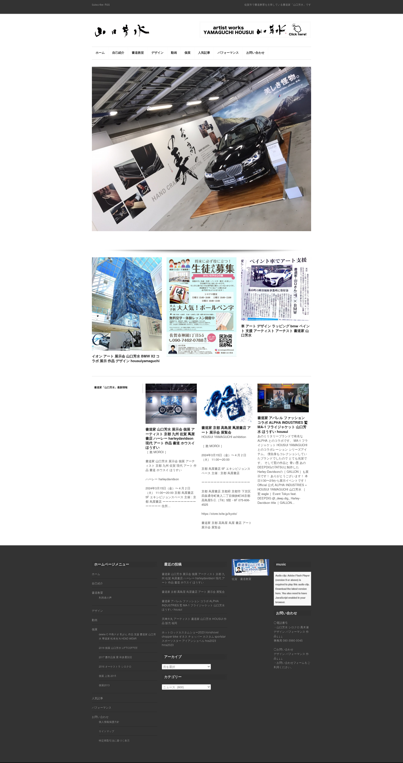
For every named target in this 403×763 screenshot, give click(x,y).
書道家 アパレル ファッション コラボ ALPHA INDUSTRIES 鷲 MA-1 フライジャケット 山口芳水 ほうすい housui (282, 424)
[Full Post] (159, 348)
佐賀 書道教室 (241, 579)
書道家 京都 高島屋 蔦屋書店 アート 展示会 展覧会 (226, 430)
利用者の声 (105, 597)
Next (313, 161)
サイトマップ (106, 731)
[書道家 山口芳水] (131, 32)
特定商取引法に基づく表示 (114, 740)
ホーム (96, 574)
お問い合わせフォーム (291, 662)
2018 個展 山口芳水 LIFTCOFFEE (118, 648)
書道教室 (97, 592)
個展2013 (104, 685)
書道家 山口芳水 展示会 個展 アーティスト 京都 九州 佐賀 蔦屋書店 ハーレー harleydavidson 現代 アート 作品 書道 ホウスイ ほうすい (170, 438)
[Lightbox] (154, 348)
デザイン (97, 610)
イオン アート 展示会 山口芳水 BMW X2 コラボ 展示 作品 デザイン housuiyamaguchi (126, 358)
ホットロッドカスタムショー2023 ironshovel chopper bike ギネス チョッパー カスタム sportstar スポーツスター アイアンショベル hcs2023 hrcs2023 (194, 638)
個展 (94, 629)
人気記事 (97, 698)
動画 (94, 620)
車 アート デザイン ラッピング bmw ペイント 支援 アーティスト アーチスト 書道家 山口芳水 (275, 330)
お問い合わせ (100, 717)
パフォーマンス (101, 707)
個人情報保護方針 (109, 722)
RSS (107, 4)
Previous (90, 161)
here (277, 593)
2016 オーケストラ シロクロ (115, 666)
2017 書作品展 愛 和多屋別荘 (115, 657)
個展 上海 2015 (107, 676)
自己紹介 (97, 583)
